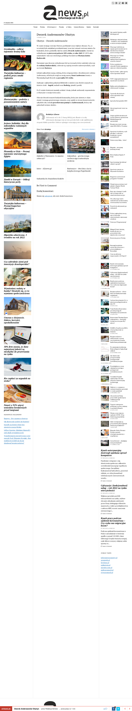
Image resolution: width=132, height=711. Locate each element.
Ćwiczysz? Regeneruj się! (118, 222)
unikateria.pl (105, 565)
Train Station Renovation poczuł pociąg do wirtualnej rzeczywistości (118, 310)
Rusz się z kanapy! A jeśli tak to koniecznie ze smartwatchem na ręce (118, 193)
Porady (61, 27)
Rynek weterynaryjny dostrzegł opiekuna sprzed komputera (119, 265)
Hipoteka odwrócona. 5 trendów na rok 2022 (15, 236)
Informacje (51, 27)
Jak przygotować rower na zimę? (118, 109)
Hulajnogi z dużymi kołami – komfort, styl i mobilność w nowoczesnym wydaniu (119, 41)
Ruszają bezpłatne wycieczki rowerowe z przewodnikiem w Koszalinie (117, 248)
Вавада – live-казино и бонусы (16, 418)
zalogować (48, 196)
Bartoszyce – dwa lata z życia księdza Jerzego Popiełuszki (79, 169)
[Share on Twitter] (118, 709)
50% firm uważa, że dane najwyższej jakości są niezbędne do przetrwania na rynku (16, 350)
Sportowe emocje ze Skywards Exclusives (117, 170)
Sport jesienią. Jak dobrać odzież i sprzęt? (118, 163)
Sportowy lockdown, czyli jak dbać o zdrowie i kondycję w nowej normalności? (118, 134)
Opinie (89, 27)
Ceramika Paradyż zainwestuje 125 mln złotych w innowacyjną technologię (117, 379)
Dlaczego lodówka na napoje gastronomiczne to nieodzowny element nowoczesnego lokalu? (118, 49)
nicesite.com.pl (106, 567)
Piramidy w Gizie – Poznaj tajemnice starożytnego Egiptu (17, 154)
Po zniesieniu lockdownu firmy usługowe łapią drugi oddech (118, 349)
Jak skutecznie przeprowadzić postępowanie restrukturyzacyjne (116, 358)
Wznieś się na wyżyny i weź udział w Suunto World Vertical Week (118, 186)
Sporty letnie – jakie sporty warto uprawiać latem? (119, 72)
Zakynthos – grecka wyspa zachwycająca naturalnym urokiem (78, 158)
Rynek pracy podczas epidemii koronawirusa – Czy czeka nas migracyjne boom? (118, 284)
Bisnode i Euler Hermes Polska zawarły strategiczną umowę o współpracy (117, 433)
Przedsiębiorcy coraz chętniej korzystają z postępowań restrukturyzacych (117, 369)
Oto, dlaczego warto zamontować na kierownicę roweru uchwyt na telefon (119, 200)
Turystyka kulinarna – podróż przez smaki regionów (15, 75)
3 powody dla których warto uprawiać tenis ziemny (117, 95)
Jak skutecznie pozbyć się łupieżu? (16, 421)
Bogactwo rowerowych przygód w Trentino (117, 178)
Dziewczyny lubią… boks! (118, 140)
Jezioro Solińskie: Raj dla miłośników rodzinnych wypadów (16, 125)
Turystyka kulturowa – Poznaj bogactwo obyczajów (15, 206)
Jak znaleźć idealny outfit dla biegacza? (118, 33)
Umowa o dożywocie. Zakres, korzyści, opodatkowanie (14, 320)
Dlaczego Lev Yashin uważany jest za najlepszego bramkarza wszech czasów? (118, 58)
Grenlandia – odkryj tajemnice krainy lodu (14, 50)
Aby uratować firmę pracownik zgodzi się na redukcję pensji (118, 397)
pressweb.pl (105, 560)
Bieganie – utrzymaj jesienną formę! (116, 148)
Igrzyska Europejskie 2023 (118, 101)
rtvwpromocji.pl (107, 572)
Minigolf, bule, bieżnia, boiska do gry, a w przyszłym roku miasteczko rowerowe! (117, 232)
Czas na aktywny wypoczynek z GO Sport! (118, 255)
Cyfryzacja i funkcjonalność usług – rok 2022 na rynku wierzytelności (119, 274)
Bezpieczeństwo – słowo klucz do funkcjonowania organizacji (118, 293)
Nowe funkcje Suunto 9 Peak (117, 156)
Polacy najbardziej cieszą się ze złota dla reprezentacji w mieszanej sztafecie (118, 216)
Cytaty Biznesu (79, 27)
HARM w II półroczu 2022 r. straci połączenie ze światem (119, 330)
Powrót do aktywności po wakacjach (118, 207)
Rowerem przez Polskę (117, 238)
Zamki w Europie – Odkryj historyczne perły (17, 180)
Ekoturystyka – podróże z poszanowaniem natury (16, 100)
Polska (42, 27)
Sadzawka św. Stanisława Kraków (50, 178)
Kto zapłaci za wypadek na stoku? (17, 379)
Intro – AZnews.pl (44, 168)
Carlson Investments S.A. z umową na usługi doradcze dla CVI (119, 302)
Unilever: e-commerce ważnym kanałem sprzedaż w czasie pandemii (119, 389)
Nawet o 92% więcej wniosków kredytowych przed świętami (15, 407)
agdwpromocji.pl (107, 570)
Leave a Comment (107, 481)
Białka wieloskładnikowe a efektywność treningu (118, 87)
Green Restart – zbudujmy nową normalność (118, 442)
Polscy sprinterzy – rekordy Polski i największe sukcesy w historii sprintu (119, 66)
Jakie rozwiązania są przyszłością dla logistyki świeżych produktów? (118, 423)
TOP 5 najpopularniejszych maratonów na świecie (119, 80)
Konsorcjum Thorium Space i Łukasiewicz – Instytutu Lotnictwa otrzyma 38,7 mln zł (119, 320)
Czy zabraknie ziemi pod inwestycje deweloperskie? (16, 262)
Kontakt (96, 27)
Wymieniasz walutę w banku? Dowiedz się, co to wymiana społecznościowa (17, 291)
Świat (36, 27)
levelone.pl (105, 562)
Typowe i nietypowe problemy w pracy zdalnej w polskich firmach (118, 406)
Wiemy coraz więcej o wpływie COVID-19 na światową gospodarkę (117, 415)
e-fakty (68, 27)
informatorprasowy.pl (109, 558)
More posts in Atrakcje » (88, 129)
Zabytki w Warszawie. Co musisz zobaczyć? (50, 157)
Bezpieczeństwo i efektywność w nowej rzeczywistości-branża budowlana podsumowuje (118, 339)
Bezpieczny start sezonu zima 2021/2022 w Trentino (118, 125)
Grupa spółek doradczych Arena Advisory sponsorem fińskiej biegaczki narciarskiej (119, 118)
